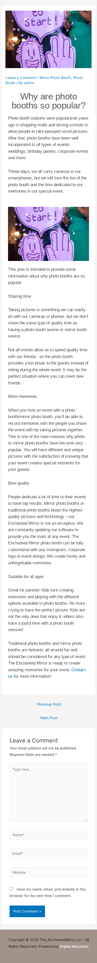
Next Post (49, 718)
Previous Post (49, 704)
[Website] (49, 873)
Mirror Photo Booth (55, 78)
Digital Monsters (74, 946)
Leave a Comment (20, 78)
